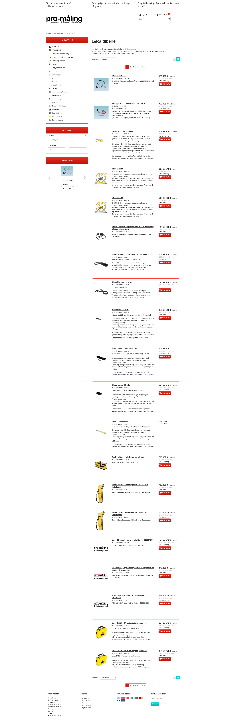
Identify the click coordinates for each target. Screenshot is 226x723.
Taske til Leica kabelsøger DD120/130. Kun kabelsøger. (130, 513)
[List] (178, 59)
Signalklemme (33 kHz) (122, 282)
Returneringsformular (55, 707)
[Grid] (174, 59)
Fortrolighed (52, 698)
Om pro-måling (53, 700)
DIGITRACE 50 (117, 169)
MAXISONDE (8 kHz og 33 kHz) (124, 348)
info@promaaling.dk (144, 51)
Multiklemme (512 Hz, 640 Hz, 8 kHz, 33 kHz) (130, 254)
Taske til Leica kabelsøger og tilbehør (128, 457)
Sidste (143, 67)
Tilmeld (155, 704)
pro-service (52, 711)
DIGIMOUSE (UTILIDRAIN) (122, 131)
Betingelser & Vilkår (54, 704)
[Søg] (169, 19)
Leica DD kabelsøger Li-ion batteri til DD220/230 (132, 540)
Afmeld (163, 704)
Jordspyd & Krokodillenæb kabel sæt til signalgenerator (128, 104)
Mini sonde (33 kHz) (120, 310)
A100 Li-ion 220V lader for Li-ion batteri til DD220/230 (129, 596)
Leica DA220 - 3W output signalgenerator (129, 651)
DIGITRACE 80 (117, 198)
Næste (135, 67)
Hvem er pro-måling (54, 715)
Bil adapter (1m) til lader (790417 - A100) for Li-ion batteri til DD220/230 (133, 569)
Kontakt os (51, 702)
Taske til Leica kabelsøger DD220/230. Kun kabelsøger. (130, 485)
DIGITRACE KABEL (67, 180)
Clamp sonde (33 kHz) (121, 385)
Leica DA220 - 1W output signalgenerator (129, 623)
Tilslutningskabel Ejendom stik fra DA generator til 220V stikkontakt (132, 228)
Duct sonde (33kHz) (120, 421)
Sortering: (95, 59)
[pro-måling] (64, 18)
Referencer (51, 713)
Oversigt (50, 709)
